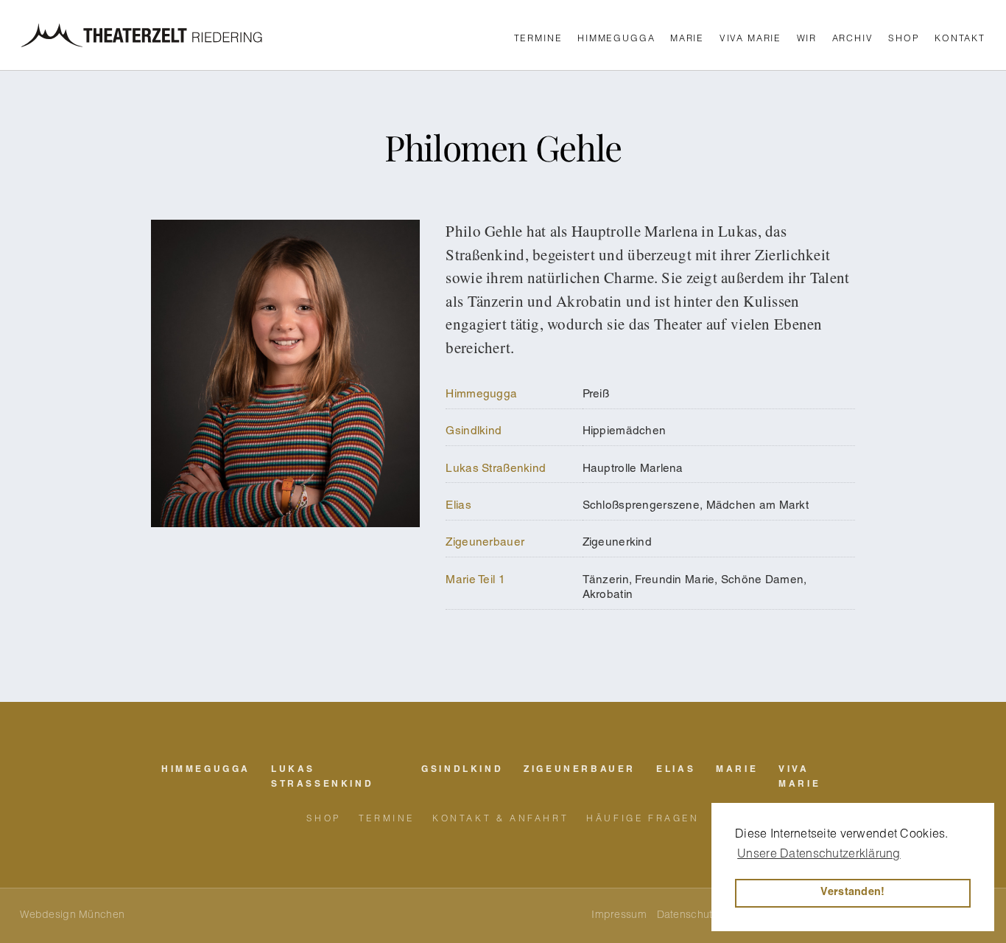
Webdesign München (72, 916)
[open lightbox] (286, 425)
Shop (903, 39)
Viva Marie (750, 39)
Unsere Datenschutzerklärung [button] (819, 855)
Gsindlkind (474, 431)
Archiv (852, 39)
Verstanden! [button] (852, 893)
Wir (807, 39)
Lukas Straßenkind (496, 469)
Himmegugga (616, 39)
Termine (538, 39)
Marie (687, 39)
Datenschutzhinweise (708, 916)
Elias (458, 506)
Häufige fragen (642, 819)
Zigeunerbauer (485, 543)
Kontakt (960, 39)
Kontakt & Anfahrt (500, 819)
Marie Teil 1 (475, 580)
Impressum (619, 916)
